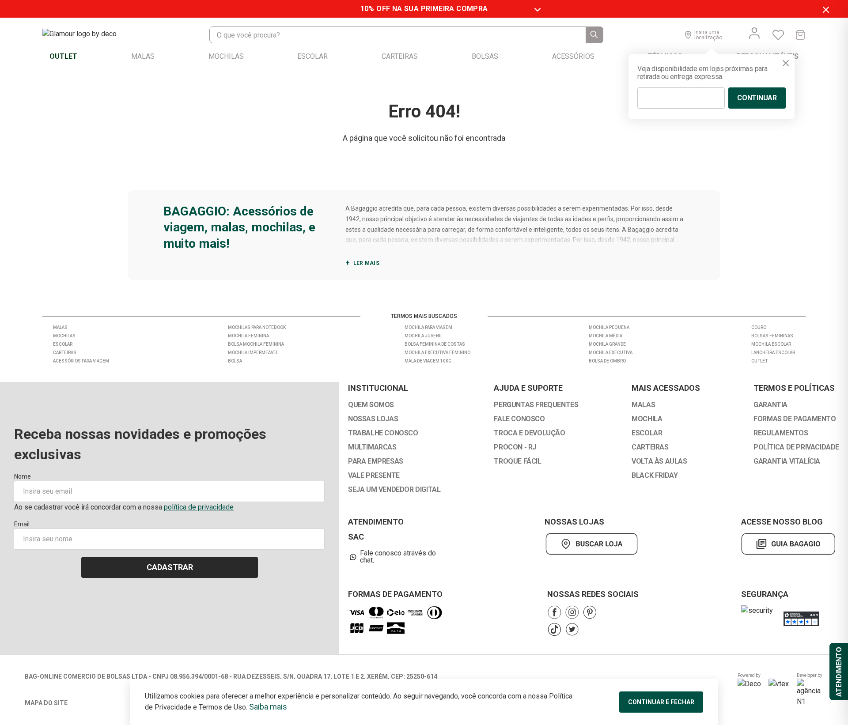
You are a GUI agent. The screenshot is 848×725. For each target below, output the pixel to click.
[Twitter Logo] (572, 629)
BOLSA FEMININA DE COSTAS (435, 344)
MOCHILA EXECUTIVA (610, 352)
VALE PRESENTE (374, 475)
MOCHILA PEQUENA (609, 327)
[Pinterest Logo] (590, 612)
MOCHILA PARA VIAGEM (428, 327)
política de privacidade (199, 507)
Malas (60, 327)
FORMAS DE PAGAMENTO (794, 419)
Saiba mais (268, 706)
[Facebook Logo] (554, 612)
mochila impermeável (253, 352)
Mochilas (64, 335)
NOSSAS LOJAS (373, 419)
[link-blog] (788, 544)
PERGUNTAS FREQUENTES (536, 404)
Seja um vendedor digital (394, 489)
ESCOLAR (647, 433)
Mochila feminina (248, 335)
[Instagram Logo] (572, 612)
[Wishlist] (778, 35)
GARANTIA (770, 404)
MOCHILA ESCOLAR (771, 344)
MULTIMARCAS (372, 447)
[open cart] (800, 35)
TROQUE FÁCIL (517, 461)
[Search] (594, 34)
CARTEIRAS (650, 447)
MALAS (643, 404)
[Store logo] (88, 35)
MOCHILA (647, 419)
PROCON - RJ (515, 447)
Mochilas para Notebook (257, 327)
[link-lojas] (594, 544)
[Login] (754, 33)
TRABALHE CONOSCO (383, 433)
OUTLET (759, 361)
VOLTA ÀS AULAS (659, 461)
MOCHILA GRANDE (607, 344)
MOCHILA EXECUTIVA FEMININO (437, 352)
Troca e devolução (529, 433)
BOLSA (235, 361)
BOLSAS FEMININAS (772, 335)
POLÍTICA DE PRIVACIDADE (796, 447)
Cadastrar (170, 567)
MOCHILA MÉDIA (605, 335)
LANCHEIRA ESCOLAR (773, 352)
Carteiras (64, 352)
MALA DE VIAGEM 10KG (428, 361)
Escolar (62, 344)
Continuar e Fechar (661, 702)
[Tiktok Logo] (554, 629)
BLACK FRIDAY (655, 475)
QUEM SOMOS (371, 404)
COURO (758, 327)
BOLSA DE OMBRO (607, 361)
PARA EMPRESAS (375, 461)
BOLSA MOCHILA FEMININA (256, 344)
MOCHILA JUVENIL (424, 335)
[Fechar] (786, 63)
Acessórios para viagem (81, 361)
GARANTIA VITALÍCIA (786, 461)
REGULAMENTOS (780, 433)
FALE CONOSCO (519, 419)
